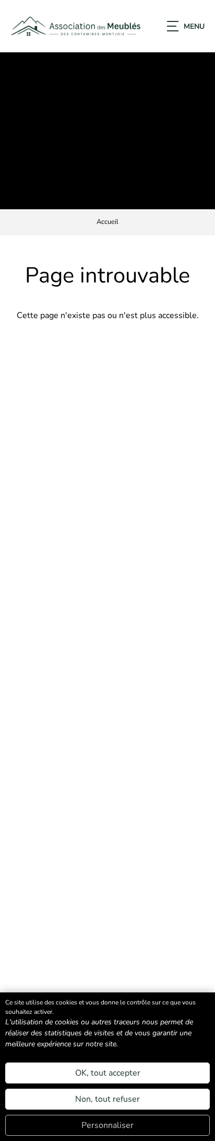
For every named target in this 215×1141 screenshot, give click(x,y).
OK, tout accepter (107, 1073)
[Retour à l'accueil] (75, 26)
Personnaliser (107, 1125)
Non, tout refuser (107, 1099)
